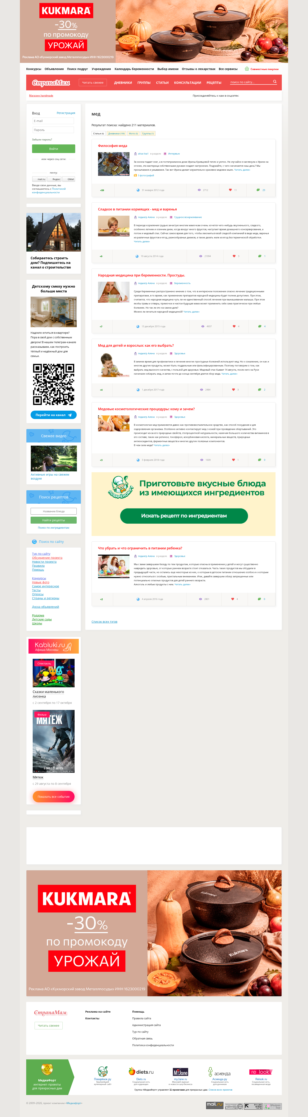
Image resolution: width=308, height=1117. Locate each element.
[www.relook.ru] (261, 1076)
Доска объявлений (45, 607)
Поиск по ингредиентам (53, 527)
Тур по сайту (41, 554)
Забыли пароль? (42, 139)
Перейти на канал (51, 415)
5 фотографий (146, 175)
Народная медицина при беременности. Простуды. (141, 275)
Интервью (174, 153)
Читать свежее (93, 82)
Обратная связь (142, 1038)
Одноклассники (56, 166)
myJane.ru (180, 1079)
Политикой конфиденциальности (49, 190)
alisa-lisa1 (143, 153)
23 (264, 190)
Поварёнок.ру (102, 1079)
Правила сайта (141, 1018)
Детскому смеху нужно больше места (53, 288)
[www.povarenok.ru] (103, 1076)
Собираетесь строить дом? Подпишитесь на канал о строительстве (51, 263)
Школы (37, 623)
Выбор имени (168, 69)
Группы (144, 82)
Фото (133, 133)
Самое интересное (45, 586)
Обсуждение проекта (47, 558)
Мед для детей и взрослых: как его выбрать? (136, 345)
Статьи (162, 82)
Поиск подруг (77, 69)
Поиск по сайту (51, 541)
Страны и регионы (45, 598)
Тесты (36, 590)
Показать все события (54, 797)
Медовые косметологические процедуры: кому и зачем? (146, 409)
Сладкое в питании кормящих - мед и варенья (137, 209)
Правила (38, 566)
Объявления (54, 69)
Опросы (38, 594)
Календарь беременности (134, 69)
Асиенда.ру (219, 1079)
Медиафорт (74, 1103)
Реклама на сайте (98, 1011)
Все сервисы (228, 69)
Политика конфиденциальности (153, 1045)
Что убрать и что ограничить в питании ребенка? (140, 548)
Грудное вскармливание (188, 217)
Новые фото (40, 582)
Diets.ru (141, 1079)
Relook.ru (261, 1079)
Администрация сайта (146, 1025)
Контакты (92, 1018)
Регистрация (66, 113)
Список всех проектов (220, 1089)
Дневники (123, 82)
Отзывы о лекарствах (198, 69)
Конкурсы (33, 69)
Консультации (187, 82)
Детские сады (42, 619)
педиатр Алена (146, 217)
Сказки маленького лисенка (48, 694)
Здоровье (179, 353)
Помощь (38, 570)
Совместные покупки (264, 69)
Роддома (38, 615)
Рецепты (214, 82)
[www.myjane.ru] (180, 1076)
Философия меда (112, 145)
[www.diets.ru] (141, 1076)
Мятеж (38, 777)
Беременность (182, 283)
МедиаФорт (47, 1080)
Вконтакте (50, 166)
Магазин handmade (41, 95)
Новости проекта (44, 562)
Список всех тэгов (104, 622)
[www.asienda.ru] (220, 1076)
